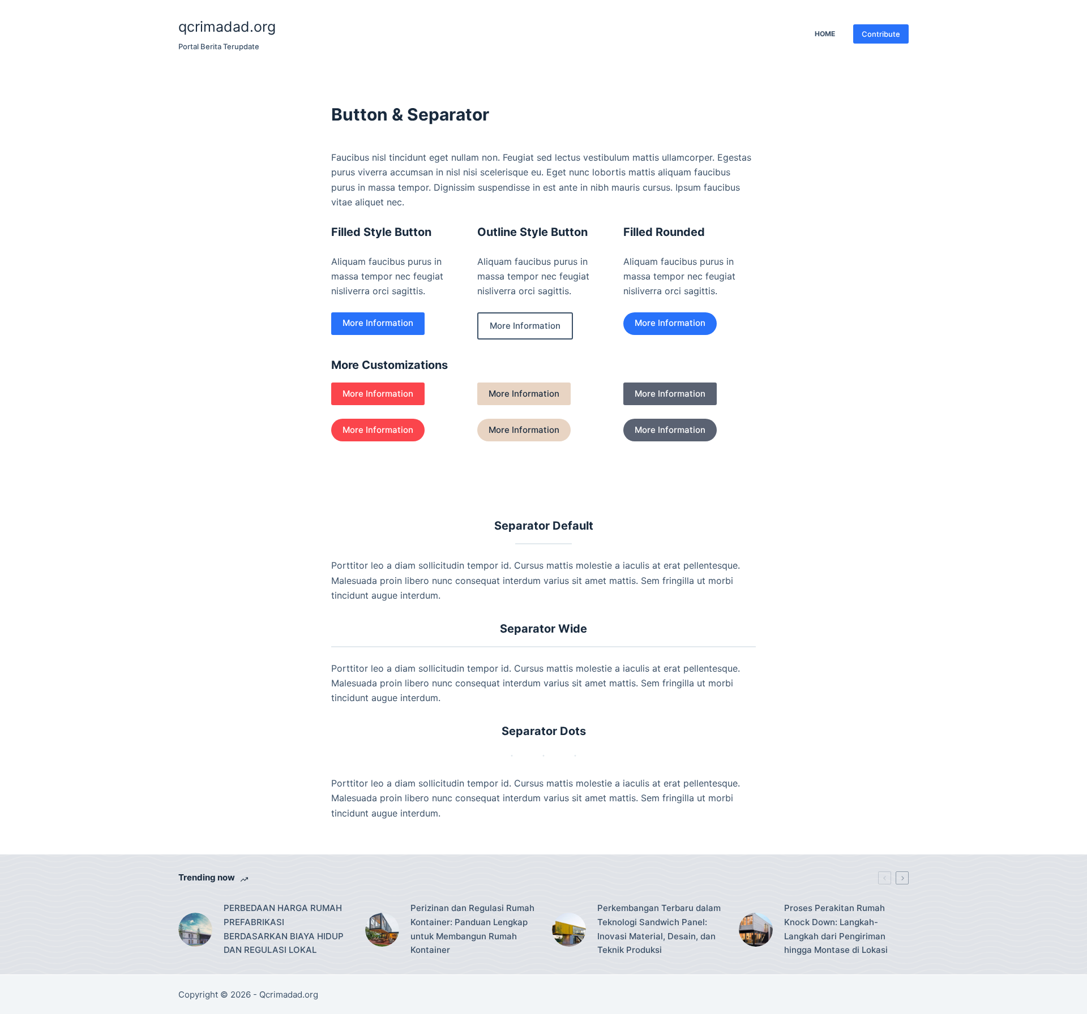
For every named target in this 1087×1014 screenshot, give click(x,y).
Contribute (881, 33)
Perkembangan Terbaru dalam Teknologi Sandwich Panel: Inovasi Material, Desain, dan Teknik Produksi (659, 929)
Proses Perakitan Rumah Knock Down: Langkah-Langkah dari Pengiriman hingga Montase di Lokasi (836, 929)
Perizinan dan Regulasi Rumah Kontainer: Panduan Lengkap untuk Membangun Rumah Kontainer (472, 929)
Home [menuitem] (825, 33)
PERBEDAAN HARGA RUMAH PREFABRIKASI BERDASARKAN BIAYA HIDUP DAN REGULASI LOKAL (284, 929)
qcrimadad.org (227, 26)
